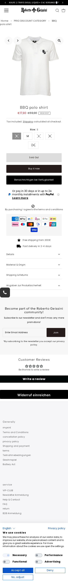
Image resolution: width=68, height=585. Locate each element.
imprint (7, 427)
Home (4, 20)
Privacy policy (56, 528)
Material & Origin (15, 264)
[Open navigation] (9, 10)
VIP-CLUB (8, 490)
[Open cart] (63, 10)
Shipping (28, 121)
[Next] (17, 41)
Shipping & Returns (17, 275)
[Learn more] (58, 195)
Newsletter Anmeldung (16, 495)
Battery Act (9, 464)
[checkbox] (6, 555)
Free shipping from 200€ (37, 240)
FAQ (5, 504)
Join (55, 332)
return (6, 508)
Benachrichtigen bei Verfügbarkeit (34, 179)
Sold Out (34, 157)
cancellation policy (14, 436)
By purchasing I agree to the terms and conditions (34, 209)
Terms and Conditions (15, 432)
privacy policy (11, 441)
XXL (34, 145)
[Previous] (9, 41)
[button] (9, 528)
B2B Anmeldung (12, 513)
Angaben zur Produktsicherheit (24, 285)
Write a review (34, 379)
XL (51, 136)
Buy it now (34, 168)
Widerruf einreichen (34, 395)
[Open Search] (57, 10)
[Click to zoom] (59, 41)
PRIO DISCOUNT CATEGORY (30, 20)
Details (10, 254)
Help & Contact (11, 499)
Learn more (20, 198)
